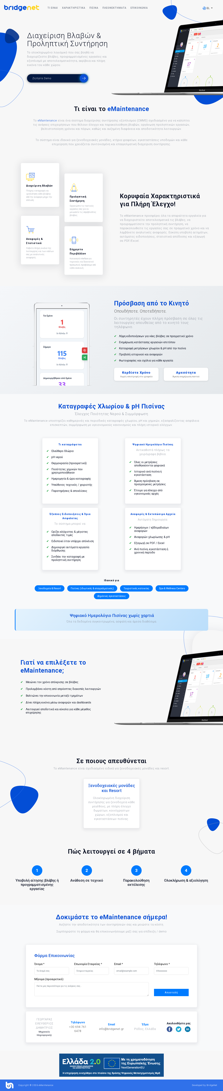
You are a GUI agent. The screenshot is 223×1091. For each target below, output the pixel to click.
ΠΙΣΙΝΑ (93, 7)
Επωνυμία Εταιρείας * (88, 964)
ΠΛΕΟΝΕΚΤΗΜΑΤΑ (114, 7)
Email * (118, 964)
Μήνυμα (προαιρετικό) (48, 979)
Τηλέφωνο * (162, 964)
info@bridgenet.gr (111, 1029)
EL (208, 8)
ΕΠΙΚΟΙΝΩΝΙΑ (139, 7)
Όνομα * (39, 964)
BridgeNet (212, 1085)
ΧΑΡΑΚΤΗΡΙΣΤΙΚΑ (73, 7)
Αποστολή (171, 992)
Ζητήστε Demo (41, 78)
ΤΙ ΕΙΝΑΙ (52, 7)
